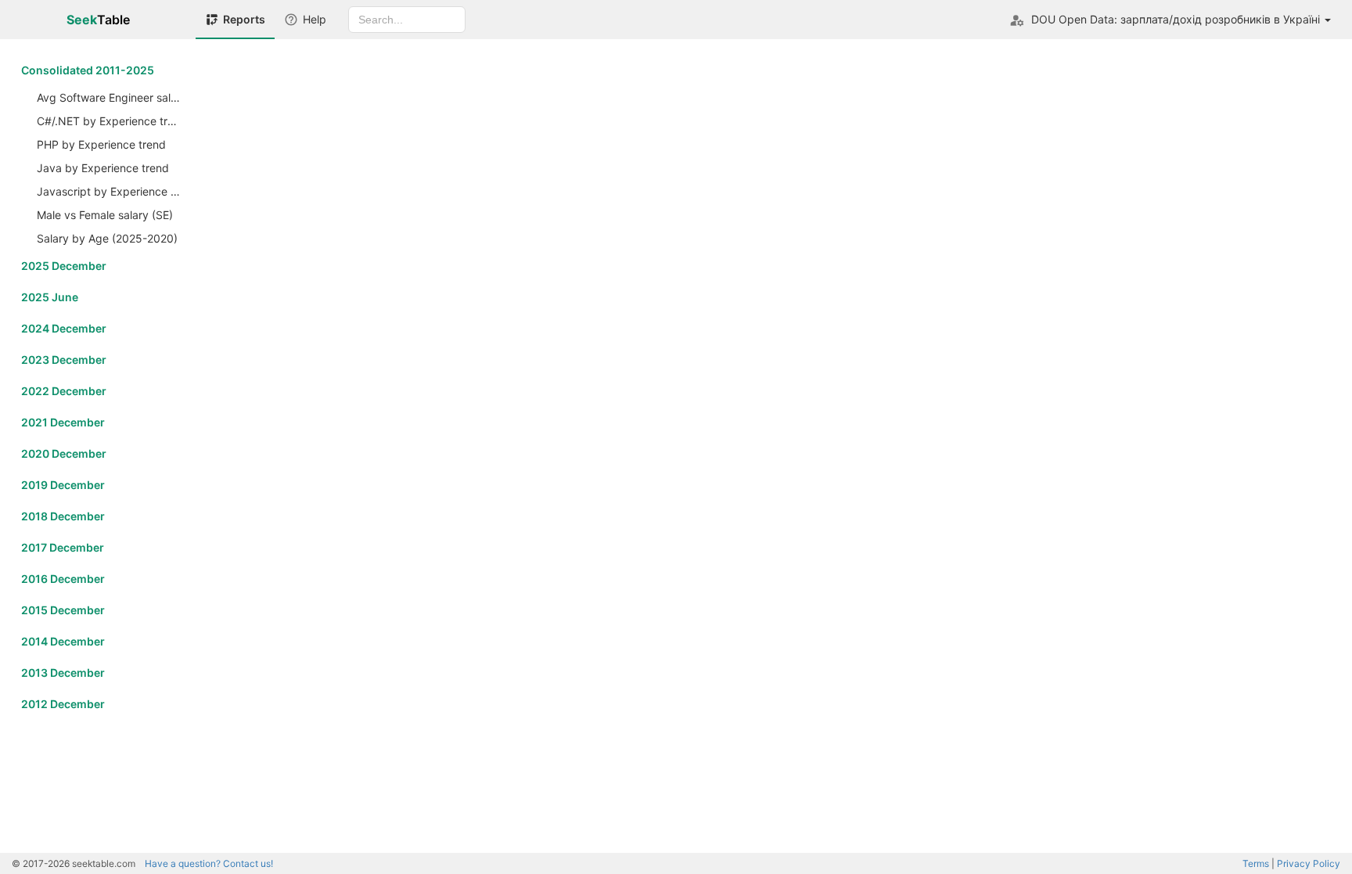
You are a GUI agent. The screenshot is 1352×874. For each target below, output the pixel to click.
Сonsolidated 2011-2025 (87, 70)
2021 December (63, 422)
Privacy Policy (1308, 863)
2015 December (63, 610)
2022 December (63, 390)
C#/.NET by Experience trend (110, 121)
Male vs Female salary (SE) (105, 214)
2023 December (63, 359)
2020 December (63, 453)
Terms (1255, 863)
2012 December (63, 703)
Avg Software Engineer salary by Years (110, 97)
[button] (1170, 19)
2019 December (63, 484)
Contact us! (209, 863)
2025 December (63, 265)
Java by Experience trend (103, 167)
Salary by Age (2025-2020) (107, 238)
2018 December (63, 516)
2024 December (63, 328)
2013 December (63, 672)
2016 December (63, 578)
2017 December (62, 547)
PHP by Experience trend (101, 144)
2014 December (63, 641)
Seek (98, 19)
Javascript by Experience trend (110, 191)
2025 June (49, 297)
